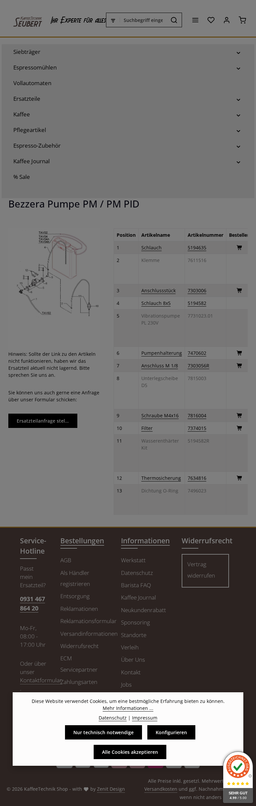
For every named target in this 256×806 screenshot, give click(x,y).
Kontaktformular (41, 680)
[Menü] (195, 20)
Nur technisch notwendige (103, 732)
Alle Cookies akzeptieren (130, 752)
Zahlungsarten (78, 682)
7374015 (197, 428)
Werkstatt (133, 560)
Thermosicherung (161, 478)
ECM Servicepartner (79, 663)
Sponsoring (135, 622)
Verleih (130, 647)
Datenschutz (137, 573)
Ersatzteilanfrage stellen (44, 421)
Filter (147, 428)
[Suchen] (174, 20)
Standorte (133, 635)
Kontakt (131, 672)
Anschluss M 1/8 (159, 365)
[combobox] (143, 20)
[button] (238, 51)
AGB (65, 560)
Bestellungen (82, 540)
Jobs (126, 684)
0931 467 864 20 (32, 603)
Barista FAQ (136, 585)
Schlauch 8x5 (156, 303)
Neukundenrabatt (143, 610)
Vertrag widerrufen (201, 569)
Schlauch (151, 247)
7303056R (198, 365)
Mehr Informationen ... (128, 708)
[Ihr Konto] (226, 20)
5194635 (197, 247)
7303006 (197, 290)
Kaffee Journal (138, 597)
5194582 (197, 303)
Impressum (144, 718)
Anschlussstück (158, 290)
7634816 (197, 478)
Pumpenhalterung (161, 353)
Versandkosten (160, 789)
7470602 (197, 353)
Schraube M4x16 (160, 415)
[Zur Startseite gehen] (24, 20)
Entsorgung (75, 596)
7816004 (197, 415)
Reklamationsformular (88, 621)
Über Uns (133, 659)
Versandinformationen (89, 633)
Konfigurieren (171, 732)
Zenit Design (111, 789)
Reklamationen (79, 608)
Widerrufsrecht (79, 646)
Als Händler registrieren (75, 578)
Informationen (145, 540)
